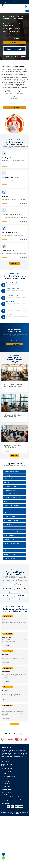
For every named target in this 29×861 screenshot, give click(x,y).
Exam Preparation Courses (9, 158)
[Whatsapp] (3, 857)
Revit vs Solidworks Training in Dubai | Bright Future (13, 446)
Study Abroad (8, 616)
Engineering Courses (8, 250)
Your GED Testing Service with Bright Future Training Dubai (13, 385)
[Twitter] (5, 765)
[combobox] (12, 11)
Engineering (7, 668)
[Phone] (3, 854)
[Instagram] (10, 765)
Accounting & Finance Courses (11, 214)
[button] (26, 6)
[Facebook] (2, 765)
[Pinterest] (7, 765)
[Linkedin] (12, 765)
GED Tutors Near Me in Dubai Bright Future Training (13, 416)
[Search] (27, 11)
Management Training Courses (10, 177)
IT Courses (5, 196)
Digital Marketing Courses (9, 232)
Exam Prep (8, 651)
